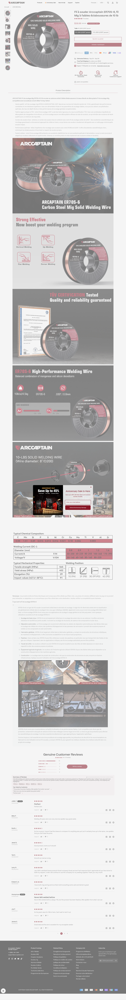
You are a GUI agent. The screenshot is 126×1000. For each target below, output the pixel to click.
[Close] (91, 487)
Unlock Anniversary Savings (78, 507)
